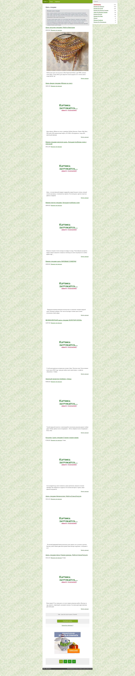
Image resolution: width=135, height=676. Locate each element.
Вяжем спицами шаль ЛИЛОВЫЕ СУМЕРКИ (61, 261)
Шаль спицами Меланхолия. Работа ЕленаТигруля (63, 496)
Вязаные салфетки (98, 20)
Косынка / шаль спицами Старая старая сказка (62, 437)
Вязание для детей (98, 8)
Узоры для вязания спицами (100, 12)
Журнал (95, 18)
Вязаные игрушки (98, 14)
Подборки (57, 1)
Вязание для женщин (56, 30)
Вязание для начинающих (100, 22)
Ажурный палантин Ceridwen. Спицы (58, 379)
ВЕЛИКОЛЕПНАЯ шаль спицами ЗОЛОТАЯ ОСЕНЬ (64, 320)
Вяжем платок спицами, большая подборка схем (63, 202)
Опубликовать (97, 4)
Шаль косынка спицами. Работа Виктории (60, 27)
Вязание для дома (98, 16)
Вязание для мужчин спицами (101, 10)
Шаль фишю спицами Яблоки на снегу (59, 83)
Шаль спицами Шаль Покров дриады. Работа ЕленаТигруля (67, 555)
